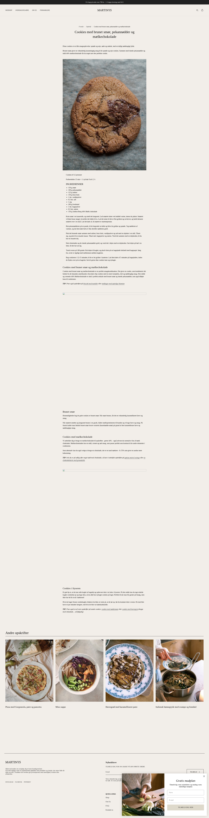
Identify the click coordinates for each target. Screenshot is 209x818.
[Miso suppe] (79, 671)
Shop (107, 797)
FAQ (107, 806)
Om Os (108, 802)
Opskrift (88, 26)
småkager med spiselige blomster (113, 284)
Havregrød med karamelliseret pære (121, 707)
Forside (81, 26)
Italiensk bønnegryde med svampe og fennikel (176, 707)
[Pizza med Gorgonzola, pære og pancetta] (29, 671)
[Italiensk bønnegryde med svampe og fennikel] (180, 671)
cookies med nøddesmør (110, 609)
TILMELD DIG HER (185, 807)
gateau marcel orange (132, 458)
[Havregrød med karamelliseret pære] (129, 671)
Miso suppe (61, 707)
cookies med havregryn (130, 609)
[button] (9, 10)
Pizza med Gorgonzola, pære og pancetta (23, 707)
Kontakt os (109, 810)
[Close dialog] (204, 776)
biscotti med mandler (90, 284)
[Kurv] (202, 10)
